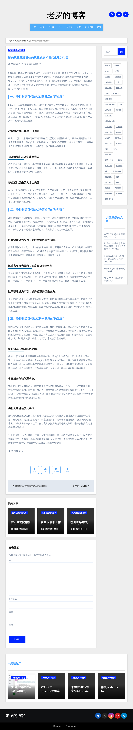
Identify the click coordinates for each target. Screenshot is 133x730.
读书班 (107, 188)
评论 (11, 560)
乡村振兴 (108, 82)
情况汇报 (108, 143)
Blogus (57, 726)
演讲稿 (120, 160)
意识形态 (119, 143)
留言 (99, 27)
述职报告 (119, 193)
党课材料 (116, 93)
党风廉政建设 (110, 104)
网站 (11, 625)
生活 (42, 27)
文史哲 (69, 27)
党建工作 (119, 88)
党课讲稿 (108, 99)
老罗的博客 (66, 15)
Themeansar (72, 726)
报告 (106, 149)
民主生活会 (109, 160)
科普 (79, 27)
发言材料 (108, 110)
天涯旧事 (89, 27)
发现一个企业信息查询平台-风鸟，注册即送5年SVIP (114, 246)
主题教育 (118, 77)
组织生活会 (117, 171)
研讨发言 (119, 166)
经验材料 (108, 177)
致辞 (117, 177)
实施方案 (108, 116)
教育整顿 (108, 155)
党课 (106, 93)
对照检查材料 (110, 121)
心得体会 (118, 138)
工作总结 (108, 127)
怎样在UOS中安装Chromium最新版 (81, 691)
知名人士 (108, 166)
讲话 (117, 182)
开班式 (107, 138)
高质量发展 (109, 199)
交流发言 (108, 88)
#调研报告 (37, 64)
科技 (106, 171)
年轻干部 (108, 132)
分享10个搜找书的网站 (114, 268)
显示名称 (13, 599)
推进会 (115, 149)
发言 (120, 104)
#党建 (29, 64)
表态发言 (108, 182)
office (116, 66)
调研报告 (108, 193)
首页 (34, 27)
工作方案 (119, 127)
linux (107, 66)
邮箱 (11, 612)
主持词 (107, 77)
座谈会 (118, 132)
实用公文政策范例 (16, 50)
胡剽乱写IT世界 (18, 678)
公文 (60, 27)
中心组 (116, 71)
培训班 (118, 110)
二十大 (118, 82)
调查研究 (118, 188)
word (107, 71)
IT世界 (51, 27)
